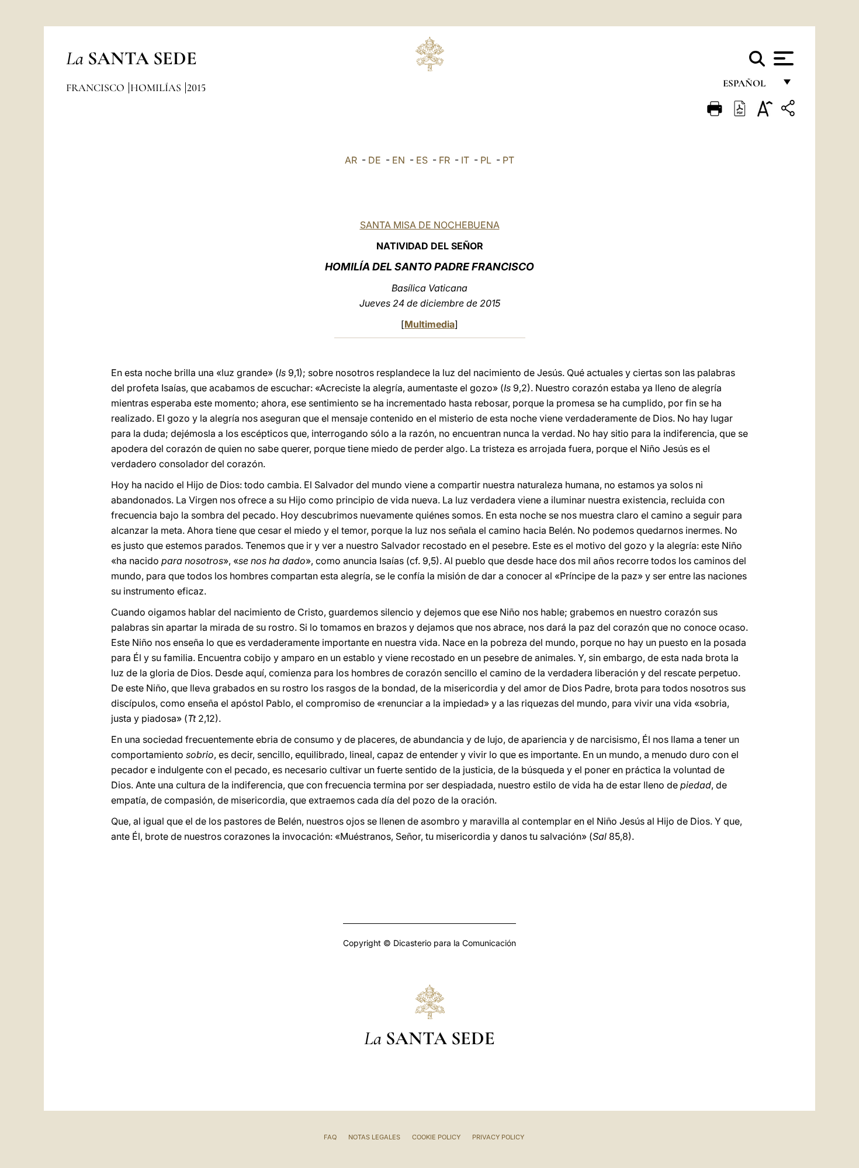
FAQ (330, 1137)
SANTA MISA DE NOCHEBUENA (430, 225)
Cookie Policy (436, 1137)
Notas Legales (374, 1137)
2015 (196, 87)
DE (374, 160)
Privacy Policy (498, 1137)
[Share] (789, 110)
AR (351, 160)
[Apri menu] (782, 58)
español (749, 86)
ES (422, 160)
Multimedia (429, 324)
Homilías (156, 87)
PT (508, 160)
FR (444, 160)
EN (398, 160)
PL (485, 160)
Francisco (96, 87)
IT (465, 160)
